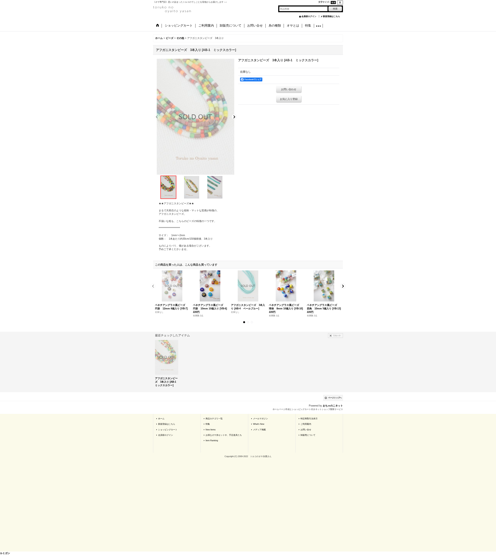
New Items (211, 429)
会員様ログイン (308, 16)
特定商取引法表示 (309, 418)
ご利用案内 (306, 424)
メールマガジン (260, 418)
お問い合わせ (288, 89)
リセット (337, 335)
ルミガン (5, 553)
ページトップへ (335, 398)
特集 (208, 424)
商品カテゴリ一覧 (214, 418)
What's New (258, 424)
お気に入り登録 (289, 99)
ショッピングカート (167, 429)
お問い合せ (306, 429)
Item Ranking (212, 440)
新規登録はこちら (331, 16)
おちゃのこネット (333, 405)
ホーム (161, 418)
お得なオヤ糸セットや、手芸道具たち (224, 435)
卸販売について (308, 435)
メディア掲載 (259, 429)
